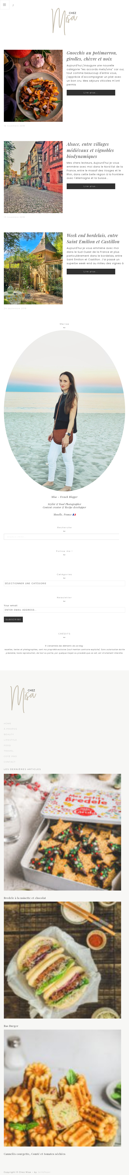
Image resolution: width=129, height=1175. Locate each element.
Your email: (11, 605)
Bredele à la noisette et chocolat (25, 898)
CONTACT (10, 762)
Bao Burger (11, 1026)
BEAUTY (9, 734)
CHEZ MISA (64, 20)
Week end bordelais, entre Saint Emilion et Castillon (93, 238)
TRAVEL (9, 750)
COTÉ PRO (10, 756)
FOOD (7, 745)
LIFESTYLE (10, 740)
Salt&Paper (44, 1172)
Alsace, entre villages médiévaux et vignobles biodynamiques (90, 150)
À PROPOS (10, 729)
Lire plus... (91, 92)
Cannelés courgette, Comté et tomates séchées (35, 1154)
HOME (7, 723)
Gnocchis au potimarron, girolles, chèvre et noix (92, 56)
